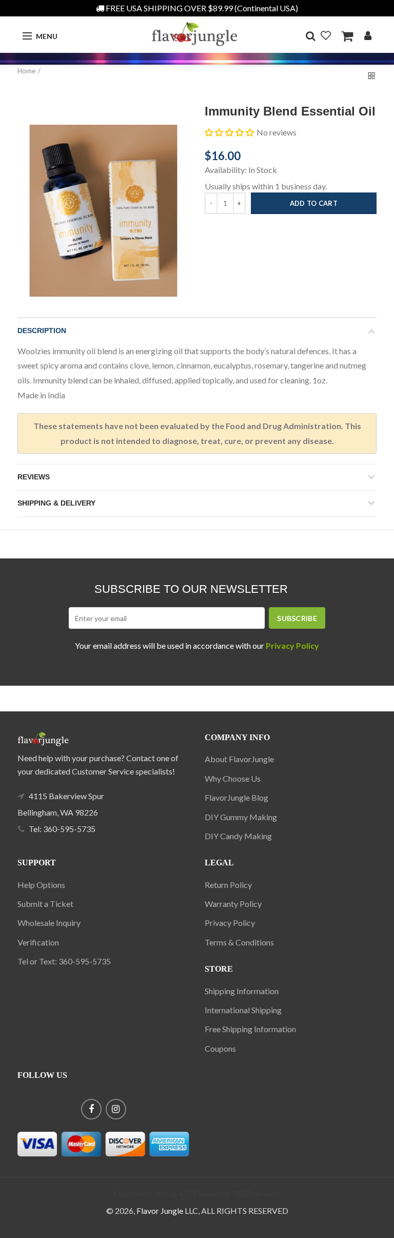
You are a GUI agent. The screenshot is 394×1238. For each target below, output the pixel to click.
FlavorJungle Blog (236, 797)
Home (26, 71)
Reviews (33, 477)
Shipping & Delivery (56, 503)
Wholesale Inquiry (49, 922)
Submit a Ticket (45, 903)
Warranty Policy (233, 903)
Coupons (220, 1048)
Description (41, 330)
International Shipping (243, 1010)
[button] (229, 132)
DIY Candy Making (238, 836)
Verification (38, 942)
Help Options (41, 884)
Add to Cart (314, 203)
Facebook (91, 1109)
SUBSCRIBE (297, 618)
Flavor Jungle (159, 1210)
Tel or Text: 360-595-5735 (64, 961)
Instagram (116, 1109)
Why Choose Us (233, 778)
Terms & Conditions (239, 942)
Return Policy (228, 884)
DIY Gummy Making (241, 817)
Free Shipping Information (250, 1029)
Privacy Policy (230, 922)
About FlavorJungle (239, 759)
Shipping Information (242, 991)
